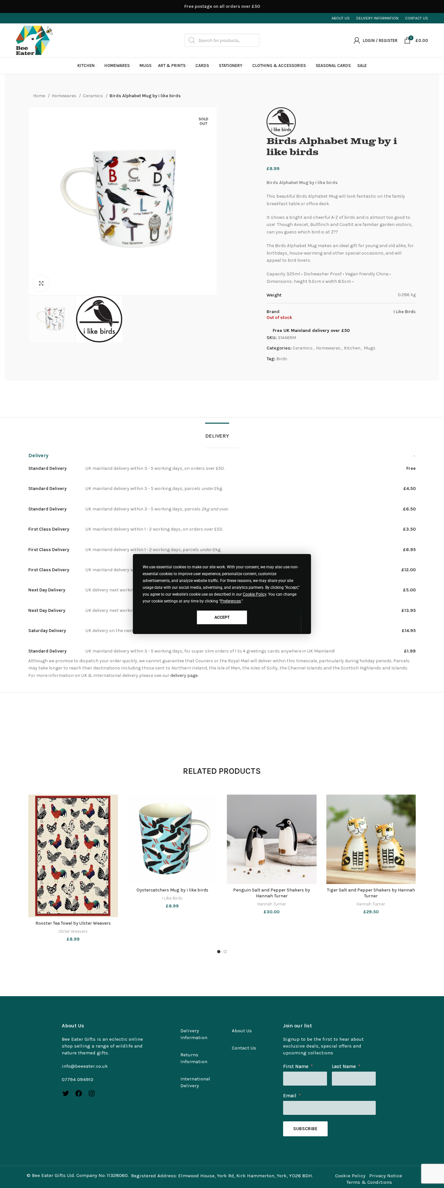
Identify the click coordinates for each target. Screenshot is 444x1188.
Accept (222, 617)
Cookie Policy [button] (254, 594)
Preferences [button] (230, 601)
